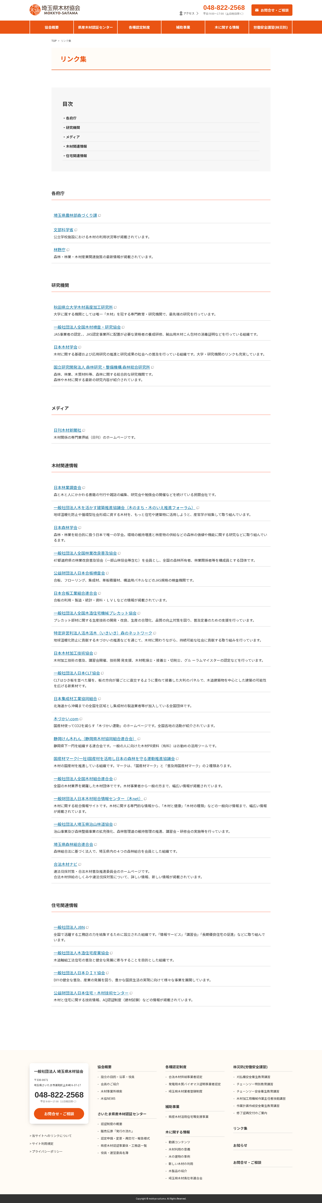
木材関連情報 (76, 146)
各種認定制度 (139, 27)
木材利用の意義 (179, 1149)
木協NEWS (108, 1098)
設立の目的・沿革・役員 (117, 1077)
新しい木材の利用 (181, 1163)
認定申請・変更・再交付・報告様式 (125, 1138)
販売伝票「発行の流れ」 (117, 1131)
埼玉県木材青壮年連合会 (185, 1178)
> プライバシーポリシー (46, 1151)
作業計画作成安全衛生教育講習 (258, 1105)
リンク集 (240, 1128)
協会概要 (52, 27)
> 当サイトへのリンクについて (51, 1135)
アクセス (189, 13)
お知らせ (240, 1145)
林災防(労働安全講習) (250, 1066)
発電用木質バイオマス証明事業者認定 (195, 1084)
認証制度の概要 (111, 1124)
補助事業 (183, 27)
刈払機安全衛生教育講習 (253, 1077)
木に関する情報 (227, 27)
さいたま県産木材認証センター (122, 1113)
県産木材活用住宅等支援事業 (189, 1116)
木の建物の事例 (179, 1156)
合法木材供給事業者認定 (185, 1077)
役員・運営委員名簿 (114, 1152)
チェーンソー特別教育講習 (255, 1084)
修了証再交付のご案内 (252, 1113)
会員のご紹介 (110, 1084)
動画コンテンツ (179, 1142)
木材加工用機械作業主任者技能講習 (261, 1098)
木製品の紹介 (178, 1171)
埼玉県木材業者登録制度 (185, 1091)
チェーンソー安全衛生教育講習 (258, 1091)
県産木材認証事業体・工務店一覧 (124, 1145)
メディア (73, 136)
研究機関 (73, 127)
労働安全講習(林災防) (270, 27)
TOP (54, 40)
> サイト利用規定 (41, 1143)
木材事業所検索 (111, 1091)
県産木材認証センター (95, 27)
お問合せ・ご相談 (275, 10)
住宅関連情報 (76, 155)
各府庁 (71, 118)
